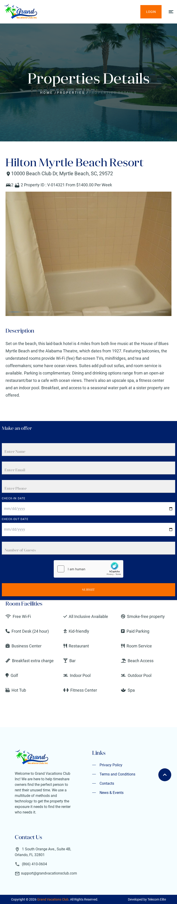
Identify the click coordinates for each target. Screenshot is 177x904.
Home (46, 92)
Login (151, 12)
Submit (88, 589)
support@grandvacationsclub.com (49, 873)
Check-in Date (14, 498)
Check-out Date (15, 519)
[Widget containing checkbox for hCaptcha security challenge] (88, 569)
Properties (71, 92)
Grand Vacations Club (52, 899)
